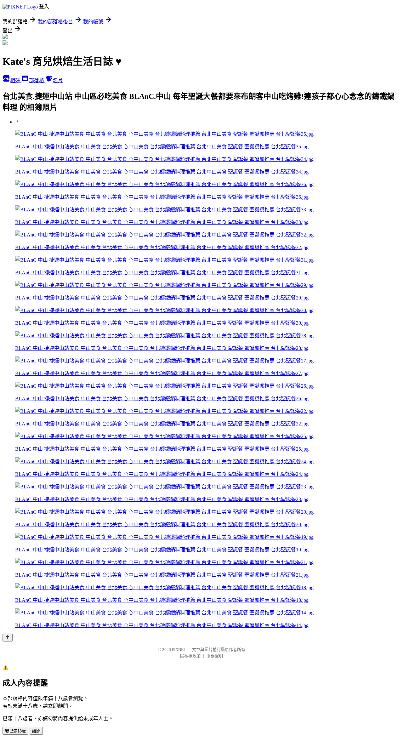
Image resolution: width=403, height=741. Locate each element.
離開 (36, 731)
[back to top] (8, 637)
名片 (58, 80)
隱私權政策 (190, 655)
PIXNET (179, 649)
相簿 (15, 80)
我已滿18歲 (15, 731)
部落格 (37, 80)
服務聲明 (215, 655)
